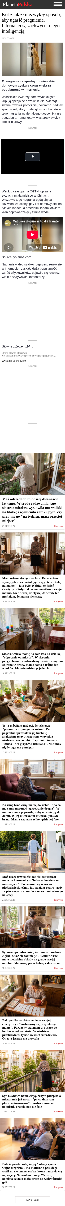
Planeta (18, 4)
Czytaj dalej (32, 1199)
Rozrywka (58, 526)
